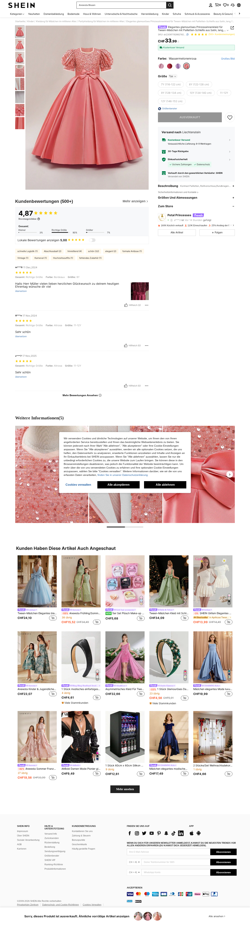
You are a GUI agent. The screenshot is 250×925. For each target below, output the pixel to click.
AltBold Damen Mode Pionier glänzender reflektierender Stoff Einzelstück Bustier (81, 768)
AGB (19, 844)
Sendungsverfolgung (54, 851)
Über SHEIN (23, 835)
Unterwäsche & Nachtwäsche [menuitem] (121, 13)
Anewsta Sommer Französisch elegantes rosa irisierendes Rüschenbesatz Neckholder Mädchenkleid (37, 768)
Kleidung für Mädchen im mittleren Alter (56, 21)
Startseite (20, 21)
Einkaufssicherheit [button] (178, 159)
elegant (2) (110, 251)
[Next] (229, 474)
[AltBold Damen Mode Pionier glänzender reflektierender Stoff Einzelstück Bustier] (81, 737)
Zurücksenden (51, 838)
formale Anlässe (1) (132, 251)
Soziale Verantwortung (28, 840)
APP (191, 826)
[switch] (92, 240)
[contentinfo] (182, 894)
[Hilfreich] (126, 305)
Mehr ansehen (125, 789)
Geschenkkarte (79, 844)
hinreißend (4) (75, 251)
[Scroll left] (235, 13)
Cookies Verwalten (92, 904)
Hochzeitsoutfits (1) (63, 258)
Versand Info (50, 834)
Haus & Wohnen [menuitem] (92, 13)
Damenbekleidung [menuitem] (54, 13)
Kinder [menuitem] (165, 13)
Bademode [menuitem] (73, 13)
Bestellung (49, 847)
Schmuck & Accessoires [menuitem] (197, 13)
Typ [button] (171, 76)
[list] (156, 833)
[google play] (198, 835)
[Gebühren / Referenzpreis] (178, 41)
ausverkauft (190, 117)
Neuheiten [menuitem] (34, 13)
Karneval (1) (41, 258)
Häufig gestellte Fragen (83, 849)
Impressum (22, 831)
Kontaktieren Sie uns (82, 831)
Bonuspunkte (78, 840)
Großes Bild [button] (228, 58)
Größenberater (51, 855)
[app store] (191, 835)
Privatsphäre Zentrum (27, 904)
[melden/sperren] (146, 305)
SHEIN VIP (49, 860)
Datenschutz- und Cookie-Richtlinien (60, 904)
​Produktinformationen (55, 869)
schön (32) (93, 251)
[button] (232, 5)
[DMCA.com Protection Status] (138, 901)
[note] (75, 703)
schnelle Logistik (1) (27, 251)
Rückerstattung (51, 842)
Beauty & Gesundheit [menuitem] (225, 13)
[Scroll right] (239, 13)
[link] (218, 5)
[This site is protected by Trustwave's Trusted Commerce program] (129, 901)
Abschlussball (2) (52, 251)
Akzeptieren (134, 888)
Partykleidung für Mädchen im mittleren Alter (101, 21)
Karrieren (21, 849)
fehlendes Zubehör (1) (90, 258)
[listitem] (37, 590)
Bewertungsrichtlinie (27, 219)
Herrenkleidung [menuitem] (149, 13)
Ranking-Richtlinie (53, 864)
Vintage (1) (22, 258)
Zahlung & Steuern (81, 835)
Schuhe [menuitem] (177, 13)
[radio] (161, 66)
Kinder (30, 21)
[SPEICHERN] (230, 117)
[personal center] (210, 5)
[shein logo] (21, 5)
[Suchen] (169, 5)
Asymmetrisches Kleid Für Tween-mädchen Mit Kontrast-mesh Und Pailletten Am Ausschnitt (125, 689)
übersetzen (21, 291)
